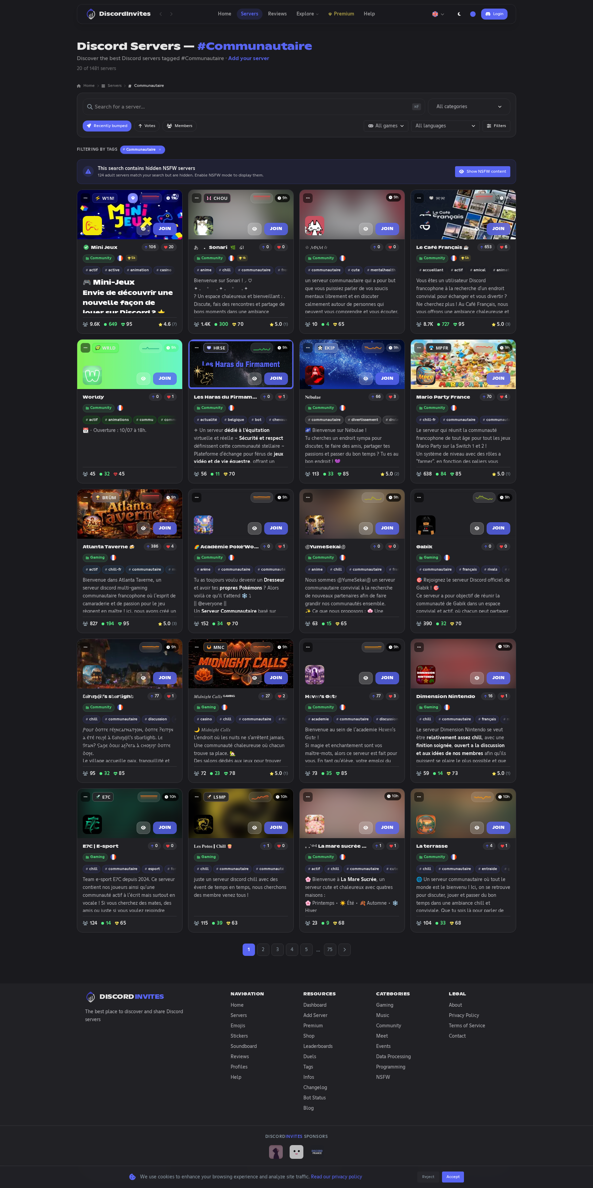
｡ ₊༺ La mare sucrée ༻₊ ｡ (338, 846)
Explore (305, 14)
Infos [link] (308, 1077)
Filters (500, 126)
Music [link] (382, 1015)
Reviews (277, 14)
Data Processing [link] (393, 1056)
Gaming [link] (384, 1005)
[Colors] (472, 14)
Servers (249, 14)
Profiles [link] (239, 1067)
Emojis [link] (238, 1026)
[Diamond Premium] (133, 198)
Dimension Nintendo (445, 697)
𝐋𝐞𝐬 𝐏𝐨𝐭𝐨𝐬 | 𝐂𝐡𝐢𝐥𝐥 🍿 (213, 846)
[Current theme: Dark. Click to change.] (459, 14)
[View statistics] (151, 198)
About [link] (455, 1005)
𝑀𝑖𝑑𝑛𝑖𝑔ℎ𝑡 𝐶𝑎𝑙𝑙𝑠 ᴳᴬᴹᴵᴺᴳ (214, 697)
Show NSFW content (486, 172)
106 (152, 247)
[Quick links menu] (85, 198)
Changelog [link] (315, 1087)
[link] (276, 1152)
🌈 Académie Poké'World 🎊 (226, 547)
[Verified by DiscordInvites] (86, 247)
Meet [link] (382, 1036)
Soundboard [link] (244, 1046)
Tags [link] (308, 1067)
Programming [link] (390, 1067)
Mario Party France (443, 397)
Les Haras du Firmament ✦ (226, 397)
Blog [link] (308, 1108)
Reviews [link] (240, 1056)
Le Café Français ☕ (442, 247)
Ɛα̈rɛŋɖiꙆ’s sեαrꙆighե (108, 697)
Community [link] (388, 1026)
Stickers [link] (239, 1036)
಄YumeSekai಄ (325, 547)
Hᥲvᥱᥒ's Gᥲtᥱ (321, 697)
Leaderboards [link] (318, 1046)
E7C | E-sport (100, 846)
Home (224, 14)
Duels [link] (309, 1056)
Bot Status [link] (314, 1098)
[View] (143, 229)
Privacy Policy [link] (464, 1015)
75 (330, 949)
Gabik (424, 547)
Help (369, 14)
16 (490, 696)
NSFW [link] (383, 1077)
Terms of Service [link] (467, 1026)
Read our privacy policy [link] (336, 1177)
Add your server (248, 58)
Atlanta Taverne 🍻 (109, 547)
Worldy (93, 397)
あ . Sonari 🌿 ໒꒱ (219, 247)
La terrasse (432, 846)
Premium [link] (313, 1026)
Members (183, 126)
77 (157, 696)
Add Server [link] (315, 1015)
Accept (453, 1177)
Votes (149, 126)
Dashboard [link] (314, 1005)
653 (488, 247)
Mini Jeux (104, 247)
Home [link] (89, 86)
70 (489, 397)
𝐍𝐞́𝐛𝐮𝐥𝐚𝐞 (313, 397)
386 (154, 547)
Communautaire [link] (149, 86)
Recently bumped (110, 126)
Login (498, 14)
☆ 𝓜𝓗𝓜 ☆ (316, 247)
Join (165, 229)
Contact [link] (457, 1036)
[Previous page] (161, 14)
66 (378, 397)
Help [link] (236, 1077)
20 (171, 247)
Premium (344, 14)
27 (268, 696)
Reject (428, 1177)
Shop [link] (308, 1036)
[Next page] (171, 14)
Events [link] (383, 1046)
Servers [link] (114, 86)
